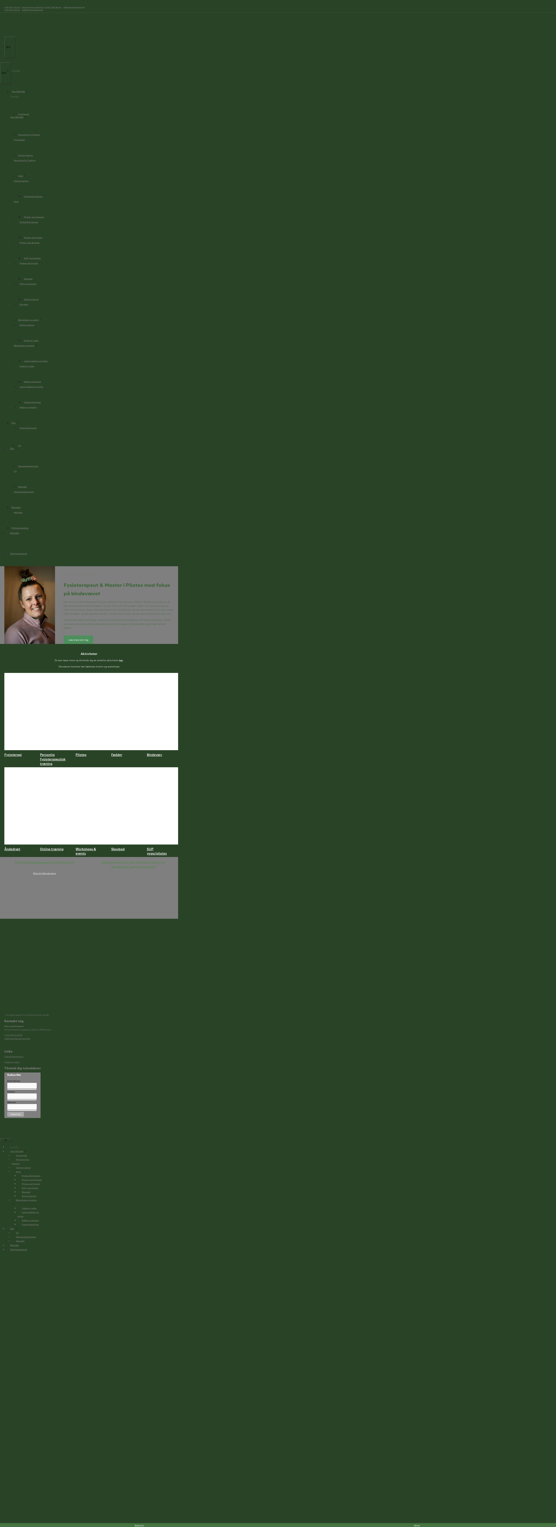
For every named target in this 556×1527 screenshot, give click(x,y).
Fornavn (11, 1092)
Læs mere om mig (78, 639)
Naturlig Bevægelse (44, 873)
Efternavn (11, 1102)
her (121, 660)
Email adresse (14, 1081)
